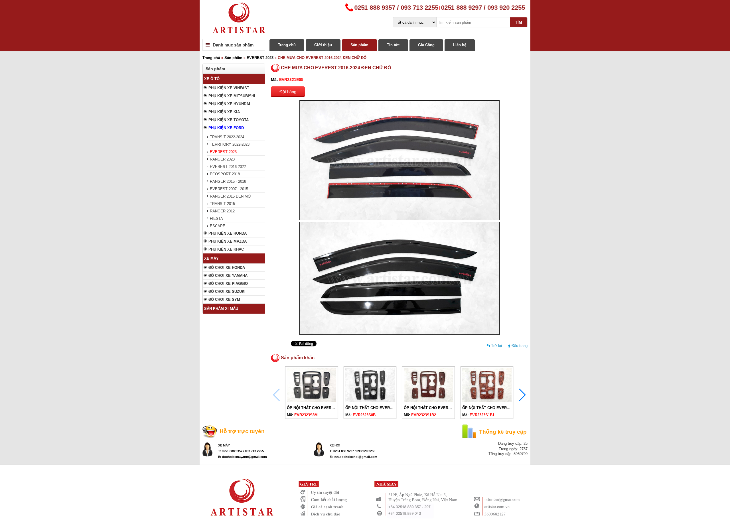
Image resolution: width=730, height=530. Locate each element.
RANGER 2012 (222, 211)
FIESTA (216, 218)
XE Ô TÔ (212, 79)
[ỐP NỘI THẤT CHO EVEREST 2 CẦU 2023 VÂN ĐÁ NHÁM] (311, 401)
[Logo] (365, 19)
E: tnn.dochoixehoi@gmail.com (353, 456)
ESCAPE (217, 226)
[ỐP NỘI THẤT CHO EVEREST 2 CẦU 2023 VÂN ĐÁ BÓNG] (370, 401)
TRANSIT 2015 (222, 204)
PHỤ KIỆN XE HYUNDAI (229, 104)
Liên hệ (459, 45)
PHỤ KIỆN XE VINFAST (228, 88)
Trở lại (496, 346)
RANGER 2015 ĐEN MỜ (230, 196)
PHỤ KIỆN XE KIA (224, 112)
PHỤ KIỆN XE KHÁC (226, 249)
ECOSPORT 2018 (225, 174)
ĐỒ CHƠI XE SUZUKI (227, 291)
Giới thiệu (323, 45)
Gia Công (426, 45)
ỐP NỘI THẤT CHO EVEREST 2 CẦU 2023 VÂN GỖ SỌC (453, 408)
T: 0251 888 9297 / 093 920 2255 (352, 451)
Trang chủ (287, 45)
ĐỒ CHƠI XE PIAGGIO (228, 283)
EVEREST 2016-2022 (228, 167)
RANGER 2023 (222, 159)
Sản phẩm (359, 45)
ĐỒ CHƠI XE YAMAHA (228, 275)
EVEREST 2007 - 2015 (229, 189)
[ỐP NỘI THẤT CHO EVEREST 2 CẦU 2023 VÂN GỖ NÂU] (487, 401)
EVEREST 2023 (260, 58)
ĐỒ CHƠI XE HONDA (226, 267)
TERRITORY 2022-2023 (230, 144)
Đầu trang (520, 346)
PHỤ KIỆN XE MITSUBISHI (231, 96)
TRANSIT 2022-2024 (227, 137)
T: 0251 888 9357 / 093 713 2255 (241, 451)
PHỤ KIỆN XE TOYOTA (228, 120)
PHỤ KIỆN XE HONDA (227, 233)
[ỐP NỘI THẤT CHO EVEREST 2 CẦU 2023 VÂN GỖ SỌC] (428, 401)
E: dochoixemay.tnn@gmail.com (242, 456)
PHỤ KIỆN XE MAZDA (227, 241)
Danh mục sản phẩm (233, 44)
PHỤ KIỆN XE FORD (226, 128)
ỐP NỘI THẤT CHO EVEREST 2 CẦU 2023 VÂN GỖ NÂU (511, 408)
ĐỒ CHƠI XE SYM (224, 299)
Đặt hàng (287, 91)
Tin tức (393, 45)
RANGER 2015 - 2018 (228, 181)
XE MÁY (211, 258)
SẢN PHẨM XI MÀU (221, 308)
